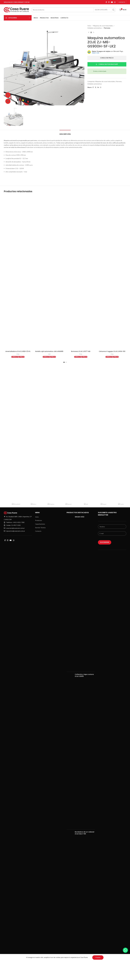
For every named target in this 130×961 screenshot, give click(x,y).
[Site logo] (16, 9)
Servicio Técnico (40, 527)
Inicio (89, 26)
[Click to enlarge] (7, 101)
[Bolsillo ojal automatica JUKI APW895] (49, 272)
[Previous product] (88, 32)
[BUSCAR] (113, 9)
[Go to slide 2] (66, 362)
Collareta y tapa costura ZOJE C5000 (84, 675)
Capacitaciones (40, 524)
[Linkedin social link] (98, 87)
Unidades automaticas (94, 28)
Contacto (38, 531)
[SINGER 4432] (70, 593)
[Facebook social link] (106, 2)
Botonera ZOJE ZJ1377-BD (80, 351)
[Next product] (93, 32)
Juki (49, 354)
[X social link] (95, 87)
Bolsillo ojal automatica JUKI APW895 (49, 351)
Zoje (18, 354)
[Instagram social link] (108, 2)
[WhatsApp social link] (114, 2)
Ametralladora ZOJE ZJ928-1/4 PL (17, 351)
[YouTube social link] (111, 2)
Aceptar (97, 957)
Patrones (107, 28)
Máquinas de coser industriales (103, 26)
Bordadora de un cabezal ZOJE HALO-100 (84, 833)
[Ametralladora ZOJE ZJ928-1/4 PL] (18, 272)
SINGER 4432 (79, 517)
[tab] (65, 133)
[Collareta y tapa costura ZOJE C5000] (70, 750)
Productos (38, 520)
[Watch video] (7, 95)
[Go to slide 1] (64, 362)
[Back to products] (91, 32)
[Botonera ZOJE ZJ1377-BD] (81, 272)
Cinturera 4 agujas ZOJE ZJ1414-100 (112, 351)
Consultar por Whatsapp (108, 64)
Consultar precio (107, 58)
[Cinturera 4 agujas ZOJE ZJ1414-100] (112, 272)
